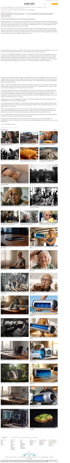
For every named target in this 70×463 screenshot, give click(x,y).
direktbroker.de (41, 443)
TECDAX (2, 442)
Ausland (12, 445)
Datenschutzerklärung (22, 457)
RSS (53, 0)
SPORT (19, 7)
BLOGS (46, 0)
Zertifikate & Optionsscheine (22, 447)
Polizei (12, 446)
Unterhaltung (13, 447)
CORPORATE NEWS (15, 8)
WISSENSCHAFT (28, 7)
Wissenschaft (13, 444)
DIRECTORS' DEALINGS (20, 8)
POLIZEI (36, 7)
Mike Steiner (51, 457)
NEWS (2, 7)
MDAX (2, 441)
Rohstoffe (21, 442)
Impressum (15, 457)
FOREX (21, 441)
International (13, 448)
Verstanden (45, 461)
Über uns (39, 457)
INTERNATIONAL (40, 7)
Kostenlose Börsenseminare (41, 442)
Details (42, 461)
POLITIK (16, 7)
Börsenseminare (22, 448)
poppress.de (41, 444)
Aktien (21, 445)
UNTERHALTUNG (23, 7)
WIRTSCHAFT (12, 7)
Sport (11, 443)
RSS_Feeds (31, 443)
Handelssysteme (22, 443)
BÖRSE (9, 7)
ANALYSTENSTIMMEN (9, 8)
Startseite (9, 9)
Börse (12, 9)
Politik (12, 442)
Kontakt (31, 444)
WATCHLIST (56, 0)
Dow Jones (2, 444)
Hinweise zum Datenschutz (31, 457)
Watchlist (31, 441)
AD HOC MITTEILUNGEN (4, 8)
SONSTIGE (45, 7)
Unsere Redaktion (45, 457)
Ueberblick (15, 9)
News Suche (54, 3)
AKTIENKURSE (5, 7)
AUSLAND (33, 7)
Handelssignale (22, 444)
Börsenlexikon (4, 437)
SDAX (1, 443)
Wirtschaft (12, 441)
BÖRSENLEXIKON (50, 0)
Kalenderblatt (13, 449)
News (7, 457)
